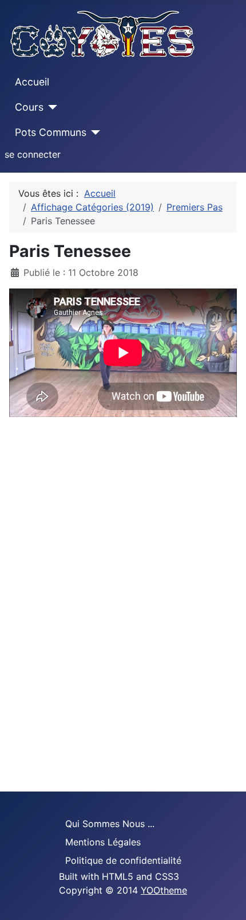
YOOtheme (164, 890)
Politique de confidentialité (123, 860)
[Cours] (50, 107)
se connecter (33, 154)
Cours (29, 107)
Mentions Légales (103, 842)
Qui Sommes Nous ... (109, 823)
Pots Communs (50, 132)
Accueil (32, 82)
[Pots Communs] (93, 132)
